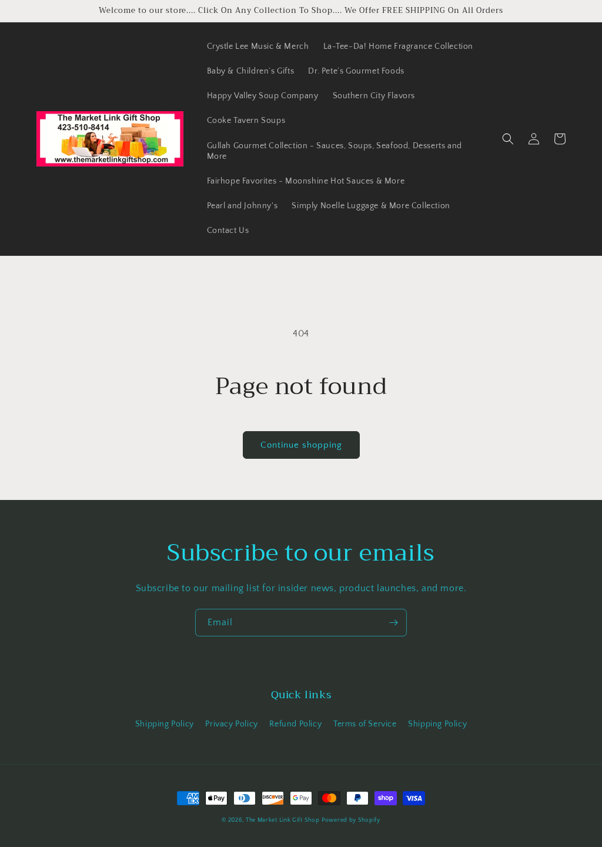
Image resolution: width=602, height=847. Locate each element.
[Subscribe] (393, 622)
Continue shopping (301, 445)
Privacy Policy (231, 724)
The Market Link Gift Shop (283, 820)
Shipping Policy (164, 724)
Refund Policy (295, 724)
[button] (508, 139)
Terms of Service (365, 724)
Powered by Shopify (351, 820)
